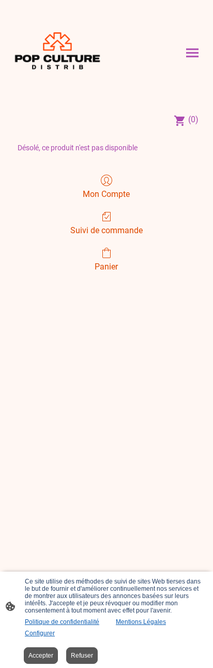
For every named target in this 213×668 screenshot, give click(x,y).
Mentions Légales (141, 622)
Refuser (82, 655)
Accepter (40, 655)
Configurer (40, 633)
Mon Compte (106, 194)
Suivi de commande (106, 230)
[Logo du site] (57, 53)
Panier (106, 267)
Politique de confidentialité (62, 622)
